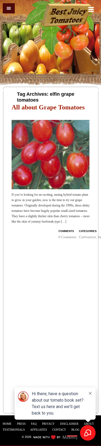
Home (7, 423)
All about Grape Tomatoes (48, 107)
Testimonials (14, 429)
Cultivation (87, 237)
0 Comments (67, 237)
